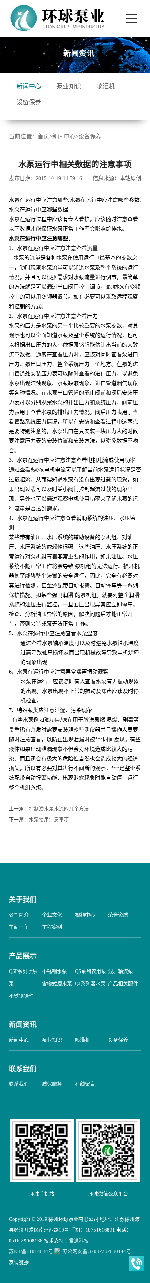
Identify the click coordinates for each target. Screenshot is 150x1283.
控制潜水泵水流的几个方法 (59, 809)
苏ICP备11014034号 (31, 1251)
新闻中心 (29, 86)
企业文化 (52, 915)
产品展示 (23, 956)
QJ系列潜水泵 (90, 983)
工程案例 (52, 927)
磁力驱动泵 (55, 720)
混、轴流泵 (120, 971)
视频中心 (85, 915)
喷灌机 (106, 86)
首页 (43, 136)
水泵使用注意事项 (49, 819)
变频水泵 (115, 287)
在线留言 (85, 1084)
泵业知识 (69, 86)
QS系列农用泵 (90, 971)
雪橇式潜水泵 (57, 983)
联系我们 (23, 1069)
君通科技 (79, 1240)
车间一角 (19, 927)
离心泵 (37, 470)
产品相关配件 (123, 983)
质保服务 (52, 1084)
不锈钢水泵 (54, 971)
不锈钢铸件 (21, 996)
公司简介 (19, 915)
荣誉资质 (118, 915)
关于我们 (23, 899)
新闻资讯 (23, 1025)
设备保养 (29, 102)
